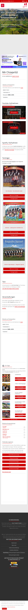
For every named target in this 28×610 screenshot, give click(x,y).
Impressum (14, 543)
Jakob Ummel (15, 76)
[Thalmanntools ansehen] (14, 60)
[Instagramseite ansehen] (24, 1)
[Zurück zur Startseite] (25, 5)
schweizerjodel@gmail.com (8, 1)
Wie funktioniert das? (6, 471)
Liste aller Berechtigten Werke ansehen (10, 288)
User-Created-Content (17, 523)
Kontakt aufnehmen (14, 550)
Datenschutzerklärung (14, 547)
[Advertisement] (14, 44)
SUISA (22, 87)
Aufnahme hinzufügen (9, 149)
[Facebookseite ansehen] (23, 1)
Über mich (14, 545)
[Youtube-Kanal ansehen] (26, 1)
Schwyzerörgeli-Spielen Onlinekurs (14, 552)
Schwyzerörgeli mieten (14, 555)
